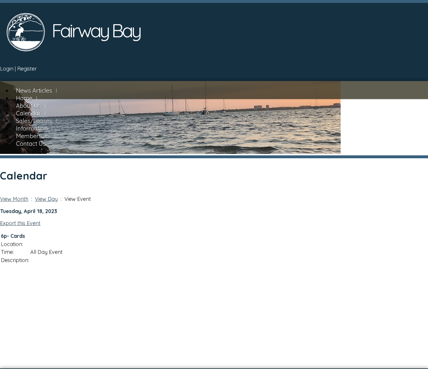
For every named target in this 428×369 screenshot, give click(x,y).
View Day (46, 199)
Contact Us (31, 143)
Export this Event (20, 223)
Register (27, 68)
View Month (14, 199)
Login (6, 68)
